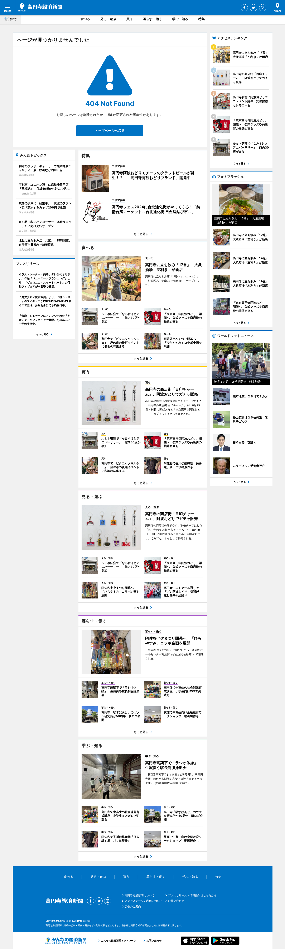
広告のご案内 (133, 906)
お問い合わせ (176, 900)
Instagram (262, 7)
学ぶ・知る (180, 19)
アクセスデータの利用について (144, 900)
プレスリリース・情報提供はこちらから (192, 895)
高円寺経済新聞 (40, 7)
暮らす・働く (152, 19)
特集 (201, 19)
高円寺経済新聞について (139, 895)
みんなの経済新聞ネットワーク (65, 941)
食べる (85, 19)
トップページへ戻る (110, 130)
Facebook (244, 7)
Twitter (253, 7)
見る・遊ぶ (108, 19)
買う (129, 19)
